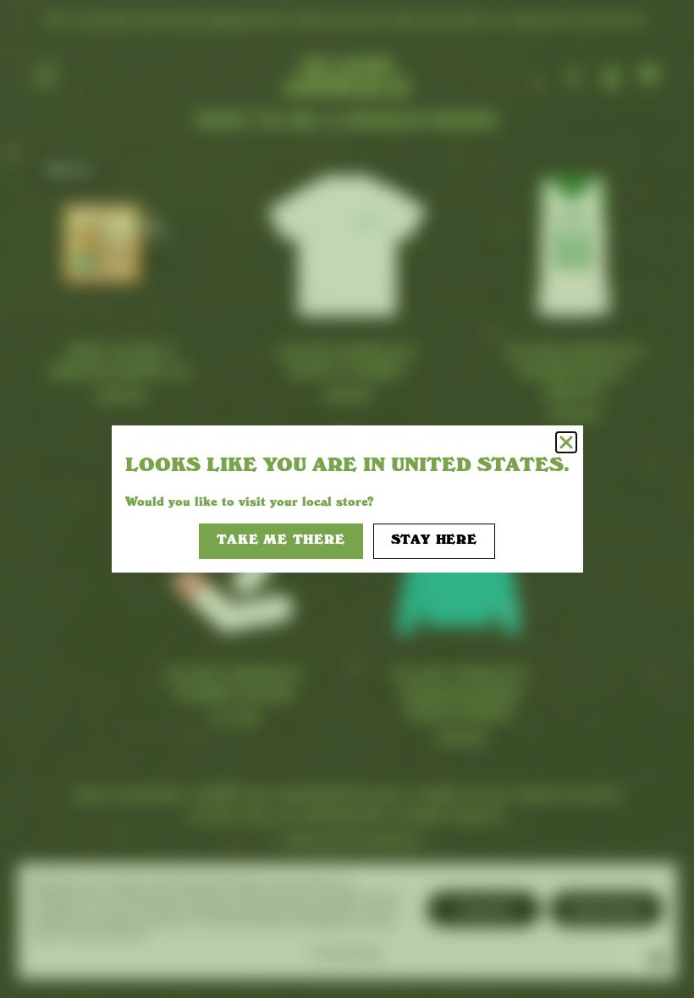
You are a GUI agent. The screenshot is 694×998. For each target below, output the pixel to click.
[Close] (566, 442)
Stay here (434, 541)
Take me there (280, 541)
